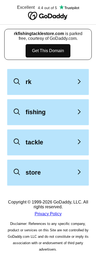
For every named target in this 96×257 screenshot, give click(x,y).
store (33, 172)
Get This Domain (48, 50)
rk (28, 81)
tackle (34, 142)
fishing (36, 112)
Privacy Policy (48, 214)
